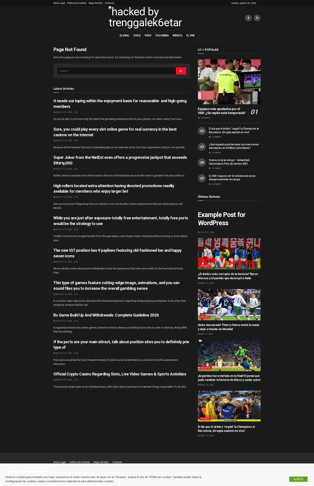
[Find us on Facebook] (248, 18)
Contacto (109, 3)
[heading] (157, 471)
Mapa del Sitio (96, 3)
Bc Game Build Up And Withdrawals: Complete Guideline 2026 (106, 315)
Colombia (162, 35)
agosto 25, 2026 (63, 112)
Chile (137, 35)
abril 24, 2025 (207, 385)
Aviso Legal (59, 3)
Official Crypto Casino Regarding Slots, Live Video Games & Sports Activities (119, 374)
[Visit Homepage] (149, 18)
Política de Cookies (76, 3)
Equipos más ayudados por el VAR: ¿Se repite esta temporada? (221, 111)
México (177, 35)
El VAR (190, 35)
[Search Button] (181, 71)
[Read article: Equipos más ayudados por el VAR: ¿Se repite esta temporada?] (229, 81)
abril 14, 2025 (207, 436)
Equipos (206, 368)
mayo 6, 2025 (206, 334)
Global (124, 35)
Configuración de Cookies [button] (268, 479)
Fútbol (205, 266)
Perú (148, 35)
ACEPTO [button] (298, 479)
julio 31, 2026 (207, 232)
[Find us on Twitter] (257, 18)
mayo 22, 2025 (207, 283)
